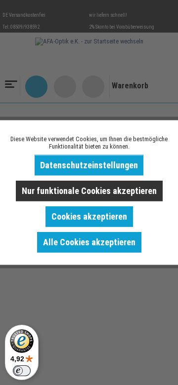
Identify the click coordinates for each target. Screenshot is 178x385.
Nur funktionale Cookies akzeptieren (89, 191)
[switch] (22, 370)
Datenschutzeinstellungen (89, 165)
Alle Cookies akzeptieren (89, 242)
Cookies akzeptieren (89, 216)
